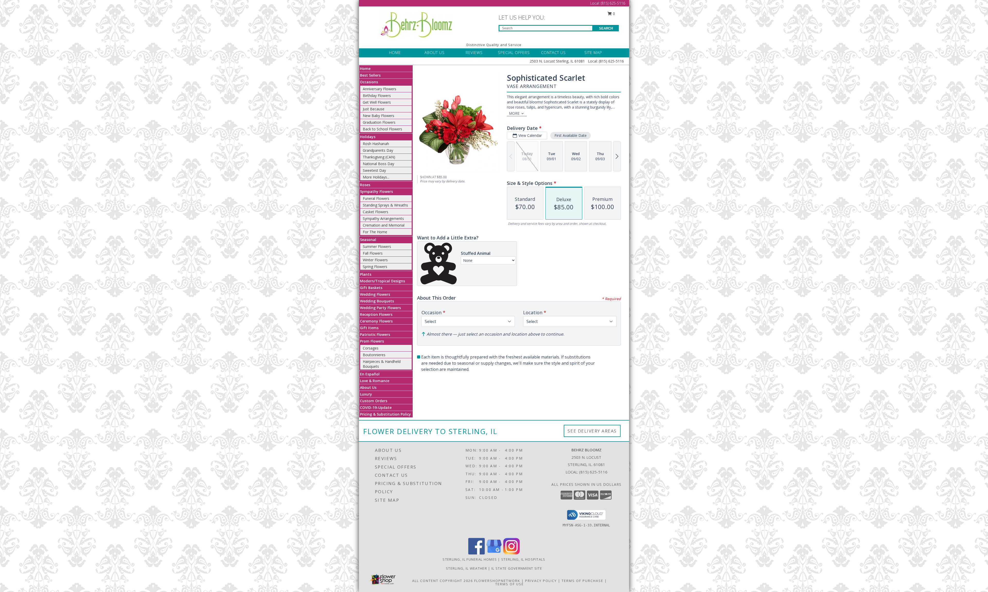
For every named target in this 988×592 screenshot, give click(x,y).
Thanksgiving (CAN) (379, 157)
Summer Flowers (377, 246)
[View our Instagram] (511, 553)
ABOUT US (435, 52)
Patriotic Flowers (375, 334)
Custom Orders (373, 400)
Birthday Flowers (377, 95)
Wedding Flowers (375, 294)
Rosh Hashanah (376, 143)
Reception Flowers (376, 314)
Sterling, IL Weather (466, 568)
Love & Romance (374, 380)
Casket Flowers (375, 211)
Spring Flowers (375, 266)
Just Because (373, 108)
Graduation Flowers (379, 122)
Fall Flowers (373, 253)
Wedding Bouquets (377, 301)
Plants (365, 274)
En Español (370, 374)
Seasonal (368, 239)
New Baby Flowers (378, 115)
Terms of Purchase (582, 580)
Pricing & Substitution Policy (385, 414)
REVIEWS (474, 52)
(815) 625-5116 (613, 3)
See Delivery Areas (592, 431)
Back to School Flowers (382, 129)
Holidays (367, 136)
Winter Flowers (375, 259)
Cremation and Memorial (383, 225)
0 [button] (613, 13)
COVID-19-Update (376, 407)
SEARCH (606, 28)
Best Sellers (370, 75)
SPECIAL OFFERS (514, 52)
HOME (395, 52)
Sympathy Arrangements (383, 218)
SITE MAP (593, 52)
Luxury (366, 394)
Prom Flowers (372, 341)
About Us (368, 387)
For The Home (375, 231)
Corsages (370, 348)
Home (365, 68)
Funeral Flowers (376, 198)
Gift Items (369, 327)
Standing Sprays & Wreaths (385, 205)
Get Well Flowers (377, 102)
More (514, 113)
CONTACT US (553, 52)
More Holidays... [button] (376, 177)
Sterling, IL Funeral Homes (470, 559)
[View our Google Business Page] (494, 553)
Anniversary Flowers (379, 88)
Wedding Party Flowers (380, 307)
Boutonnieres (374, 354)
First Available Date (570, 135)
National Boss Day (378, 163)
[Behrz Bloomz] (416, 23)
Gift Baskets (371, 287)
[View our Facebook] (476, 553)
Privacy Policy (541, 580)
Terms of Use (509, 584)
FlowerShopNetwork (497, 580)
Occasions (369, 81)
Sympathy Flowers (376, 191)
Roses (365, 184)
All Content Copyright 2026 (442, 580)
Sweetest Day (374, 170)
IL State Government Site (516, 568)
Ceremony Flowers (376, 321)
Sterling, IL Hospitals (523, 559)
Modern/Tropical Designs (382, 281)
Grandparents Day (378, 150)
